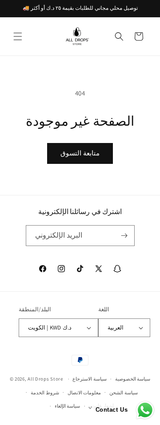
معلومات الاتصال (84, 392)
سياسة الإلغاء (67, 406)
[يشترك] (124, 235)
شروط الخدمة (45, 392)
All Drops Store (45, 379)
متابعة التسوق (80, 153)
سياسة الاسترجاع (89, 379)
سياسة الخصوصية (133, 379)
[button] (18, 36)
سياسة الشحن (123, 392)
